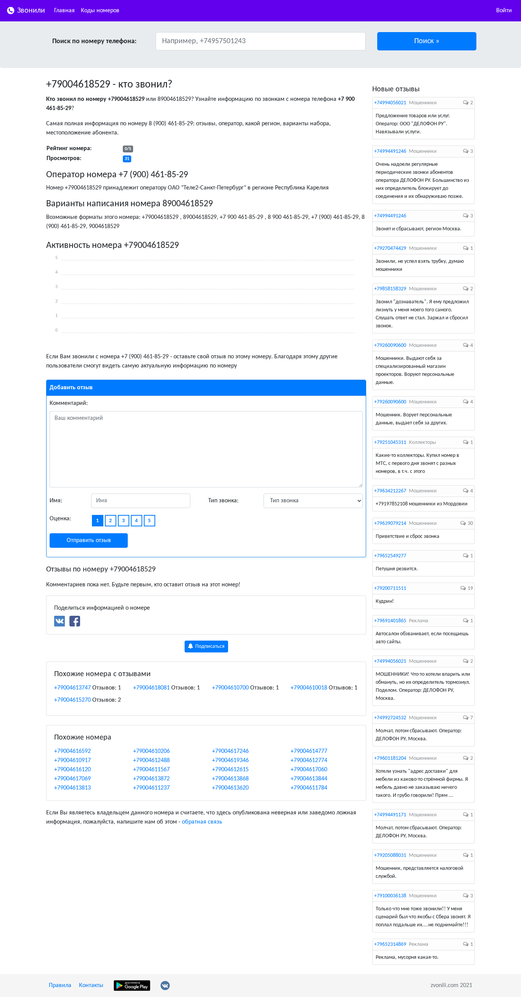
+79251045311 (390, 442)
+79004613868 (230, 779)
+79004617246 (230, 751)
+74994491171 (390, 815)
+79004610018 (309, 688)
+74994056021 (390, 103)
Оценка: (60, 519)
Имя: (56, 501)
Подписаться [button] (209, 646)
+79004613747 (72, 688)
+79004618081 (151, 688)
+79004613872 (151, 779)
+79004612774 (309, 760)
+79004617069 (72, 779)
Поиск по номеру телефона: (94, 41)
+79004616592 (72, 751)
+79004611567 (151, 770)
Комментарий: (69, 403)
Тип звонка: (223, 501)
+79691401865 (390, 621)
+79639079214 (390, 523)
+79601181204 (390, 758)
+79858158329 (390, 289)
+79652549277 (390, 556)
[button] (427, 41)
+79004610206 (151, 751)
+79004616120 (72, 770)
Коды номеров (100, 11)
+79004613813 (72, 788)
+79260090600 (390, 345)
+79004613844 (309, 779)
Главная (64, 11)
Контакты (91, 985)
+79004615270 (72, 700)
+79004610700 (230, 688)
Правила (60, 985)
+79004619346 (230, 760)
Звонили (30, 11)
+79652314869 (390, 944)
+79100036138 (390, 896)
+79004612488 (151, 760)
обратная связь (202, 822)
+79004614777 (309, 751)
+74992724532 (390, 718)
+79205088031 (390, 855)
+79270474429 (390, 248)
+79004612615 (230, 770)
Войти (504, 11)
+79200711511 (390, 588)
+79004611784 (309, 788)
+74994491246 (390, 151)
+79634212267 (390, 491)
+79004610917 (72, 760)
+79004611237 (151, 788)
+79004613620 (230, 788)
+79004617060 (309, 770)
